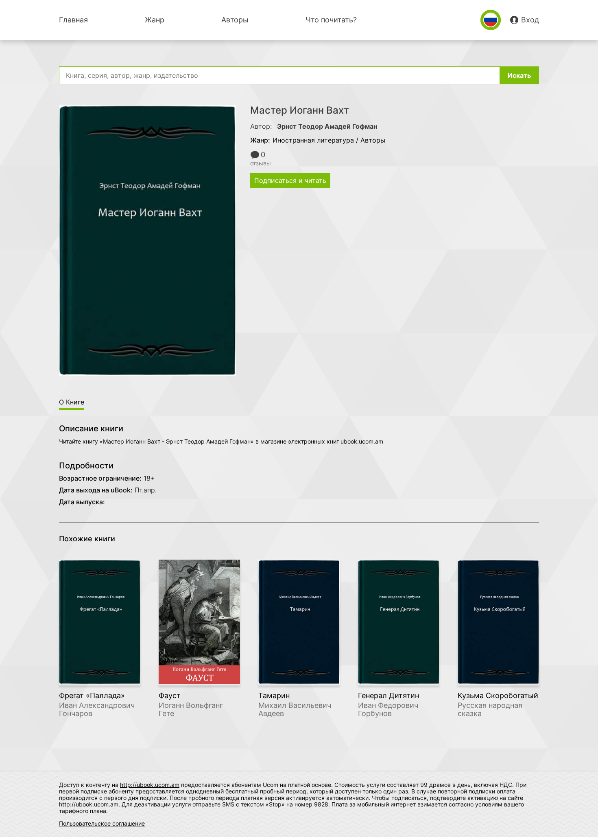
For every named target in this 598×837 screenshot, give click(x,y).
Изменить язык (490, 20)
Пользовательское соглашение (102, 823)
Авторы (235, 19)
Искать (519, 75)
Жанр (154, 19)
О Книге (71, 402)
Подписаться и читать (290, 180)
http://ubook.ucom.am (149, 784)
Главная (73, 19)
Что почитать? (331, 19)
